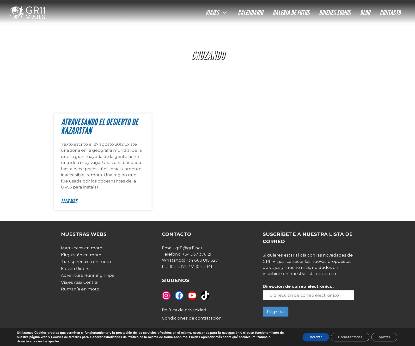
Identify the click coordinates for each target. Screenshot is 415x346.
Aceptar (316, 337)
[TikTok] (205, 295)
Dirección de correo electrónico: (298, 286)
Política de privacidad (184, 310)
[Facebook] (179, 295)
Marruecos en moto (81, 247)
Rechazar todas (350, 337)
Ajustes (384, 337)
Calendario (250, 12)
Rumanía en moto (80, 289)
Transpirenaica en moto (86, 261)
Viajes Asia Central (79, 282)
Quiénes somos (334, 12)
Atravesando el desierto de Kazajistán (99, 126)
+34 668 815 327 (202, 260)
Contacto (390, 12)
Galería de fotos (291, 12)
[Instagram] (166, 295)
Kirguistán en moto (81, 254)
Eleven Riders (75, 268)
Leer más (69, 201)
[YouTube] (192, 295)
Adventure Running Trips (87, 275)
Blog (365, 12)
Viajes (212, 12)
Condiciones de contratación (192, 318)
